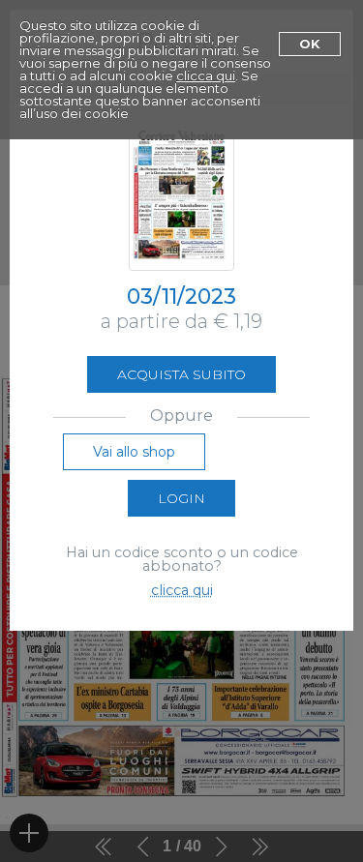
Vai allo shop (134, 452)
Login (181, 498)
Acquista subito (181, 374)
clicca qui (205, 75)
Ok (309, 43)
